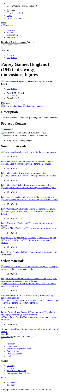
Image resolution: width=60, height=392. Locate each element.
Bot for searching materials (18, 373)
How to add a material (16, 370)
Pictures (10, 32)
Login (9, 15)
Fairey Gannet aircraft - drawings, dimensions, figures (24, 173)
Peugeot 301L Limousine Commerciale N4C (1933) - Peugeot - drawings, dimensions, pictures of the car (29, 279)
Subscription (12, 35)
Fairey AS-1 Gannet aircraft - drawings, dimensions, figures (27, 197)
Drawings (11, 30)
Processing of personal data (19, 349)
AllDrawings (7, 25)
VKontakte (11, 382)
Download (5, 103)
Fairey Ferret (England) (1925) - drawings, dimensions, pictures (29, 252)
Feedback (11, 37)
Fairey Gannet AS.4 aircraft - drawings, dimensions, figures (27, 185)
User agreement (14, 346)
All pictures (12, 57)
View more (6, 255)
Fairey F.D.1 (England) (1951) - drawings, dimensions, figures (28, 237)
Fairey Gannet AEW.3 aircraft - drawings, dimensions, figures (28, 209)
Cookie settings (13, 351)
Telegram (11, 385)
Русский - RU (18, 13)
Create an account (14, 18)
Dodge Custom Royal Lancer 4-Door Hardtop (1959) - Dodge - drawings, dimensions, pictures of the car (29, 313)
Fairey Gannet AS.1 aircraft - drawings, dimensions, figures (27, 161)
